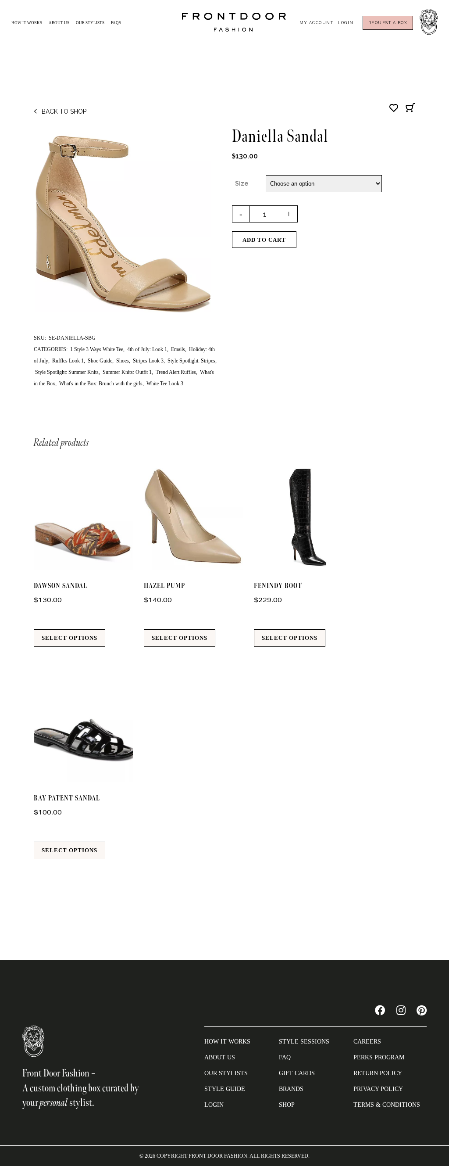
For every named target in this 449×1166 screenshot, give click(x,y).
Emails (178, 349)
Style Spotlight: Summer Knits (67, 372)
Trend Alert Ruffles (176, 372)
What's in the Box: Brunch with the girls (101, 383)
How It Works (26, 23)
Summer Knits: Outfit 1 (127, 372)
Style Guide (224, 1089)
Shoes (122, 361)
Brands (291, 1089)
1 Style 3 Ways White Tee (96, 349)
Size (242, 183)
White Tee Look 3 (164, 383)
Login (346, 23)
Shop (287, 1104)
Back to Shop (64, 111)
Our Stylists (90, 23)
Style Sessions (304, 1041)
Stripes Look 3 (148, 361)
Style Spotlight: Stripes (191, 361)
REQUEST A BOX (388, 23)
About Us (59, 23)
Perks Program (378, 1057)
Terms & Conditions (386, 1104)
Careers (367, 1041)
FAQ (285, 1057)
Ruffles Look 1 (68, 361)
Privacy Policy (378, 1089)
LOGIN (214, 1104)
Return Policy (377, 1073)
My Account (316, 23)
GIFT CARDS (297, 1073)
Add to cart (264, 240)
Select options (69, 638)
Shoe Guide (100, 361)
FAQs (116, 23)
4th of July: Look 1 (147, 349)
